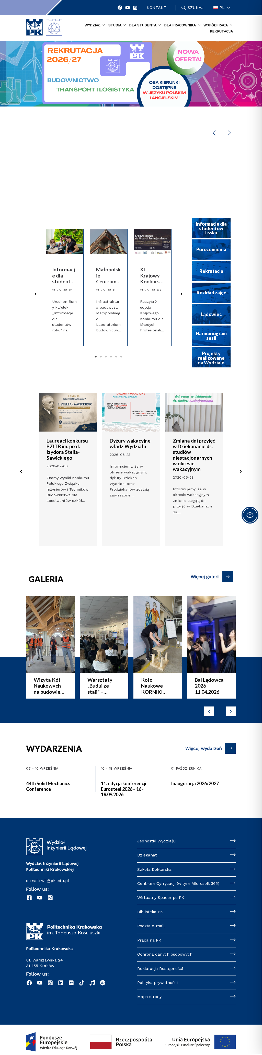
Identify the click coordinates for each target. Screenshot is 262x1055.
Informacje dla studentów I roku (63, 275)
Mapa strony (149, 996)
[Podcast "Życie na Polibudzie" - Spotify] (102, 983)
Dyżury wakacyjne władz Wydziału (130, 443)
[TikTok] (81, 983)
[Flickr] (71, 983)
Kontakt (156, 7)
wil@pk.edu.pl (55, 880)
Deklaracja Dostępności (160, 968)
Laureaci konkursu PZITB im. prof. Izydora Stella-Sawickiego (67, 449)
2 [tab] (100, 356)
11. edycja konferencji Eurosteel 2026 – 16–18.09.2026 (123, 789)
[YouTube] (127, 7)
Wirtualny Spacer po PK (160, 897)
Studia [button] (114, 25)
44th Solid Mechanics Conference (48, 786)
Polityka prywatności (157, 982)
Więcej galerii (205, 576)
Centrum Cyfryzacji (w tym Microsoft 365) (178, 883)
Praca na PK (149, 940)
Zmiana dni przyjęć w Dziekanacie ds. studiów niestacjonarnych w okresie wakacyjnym (194, 455)
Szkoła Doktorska (154, 869)
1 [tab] (95, 356)
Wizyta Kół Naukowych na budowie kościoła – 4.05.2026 (47, 686)
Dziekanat (147, 855)
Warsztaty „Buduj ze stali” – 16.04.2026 (99, 686)
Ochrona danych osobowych (164, 954)
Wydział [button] (92, 25)
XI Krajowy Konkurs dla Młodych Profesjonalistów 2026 (151, 275)
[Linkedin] (61, 983)
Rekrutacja (221, 31)
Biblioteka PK (150, 911)
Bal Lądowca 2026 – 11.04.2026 (209, 686)
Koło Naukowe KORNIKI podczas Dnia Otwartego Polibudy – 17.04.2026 (156, 686)
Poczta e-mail (151, 925)
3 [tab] (105, 356)
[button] (131, 92)
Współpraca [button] (215, 25)
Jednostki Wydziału (156, 841)
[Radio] (92, 983)
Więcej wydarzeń (203, 748)
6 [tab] (121, 356)
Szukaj (196, 7)
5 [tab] (116, 356)
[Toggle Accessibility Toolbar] (250, 515)
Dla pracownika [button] (180, 25)
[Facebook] (120, 7)
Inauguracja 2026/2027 (195, 783)
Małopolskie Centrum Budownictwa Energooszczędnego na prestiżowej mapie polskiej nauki (108, 275)
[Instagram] (135, 7)
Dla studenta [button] (142, 25)
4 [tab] (110, 356)
